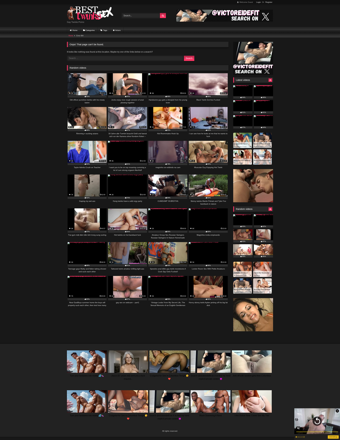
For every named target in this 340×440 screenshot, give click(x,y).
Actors (118, 30)
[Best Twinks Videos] (90, 13)
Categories (90, 30)
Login (258, 2)
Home (74, 30)
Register (268, 2)
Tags (105, 30)
